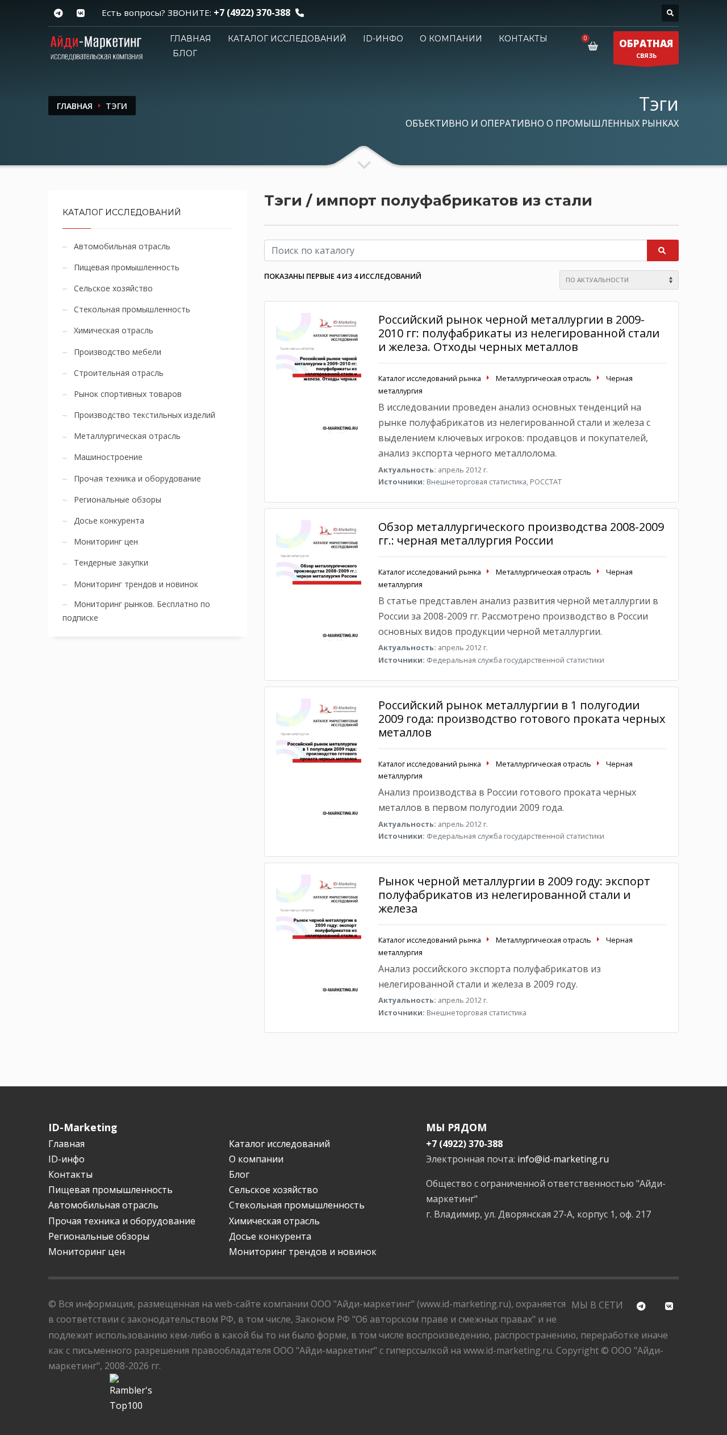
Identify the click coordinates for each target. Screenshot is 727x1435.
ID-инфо (383, 39)
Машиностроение (108, 456)
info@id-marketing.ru (563, 1159)
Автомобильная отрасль (122, 246)
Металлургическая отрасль (127, 435)
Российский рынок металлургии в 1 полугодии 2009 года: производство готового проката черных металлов (521, 718)
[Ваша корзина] (595, 46)
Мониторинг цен (106, 541)
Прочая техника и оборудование (137, 478)
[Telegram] (58, 13)
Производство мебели (117, 351)
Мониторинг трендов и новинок (136, 584)
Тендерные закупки (111, 562)
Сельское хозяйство (113, 288)
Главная (190, 39)
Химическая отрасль (113, 330)
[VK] (80, 13)
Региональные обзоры (117, 499)
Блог (185, 53)
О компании (451, 39)
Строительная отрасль (119, 372)
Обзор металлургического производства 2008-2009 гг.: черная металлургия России (521, 533)
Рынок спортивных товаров (128, 393)
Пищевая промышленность (126, 267)
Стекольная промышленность (132, 309)
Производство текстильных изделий (144, 414)
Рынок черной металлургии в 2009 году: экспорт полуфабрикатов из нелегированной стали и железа (514, 894)
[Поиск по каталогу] (670, 13)
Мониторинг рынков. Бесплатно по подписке (136, 611)
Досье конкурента (109, 520)
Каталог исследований (287, 39)
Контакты (523, 39)
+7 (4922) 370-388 (252, 12)
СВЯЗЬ (646, 48)
